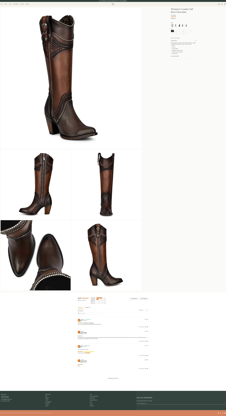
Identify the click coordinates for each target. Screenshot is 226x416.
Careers (46, 405)
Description (174, 40)
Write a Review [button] (144, 298)
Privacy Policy (92, 398)
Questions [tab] (87, 307)
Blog (90, 401)
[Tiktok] (220, 413)
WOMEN (47, 398)
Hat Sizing (92, 405)
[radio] (172, 25)
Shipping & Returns (93, 400)
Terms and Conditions (94, 396)
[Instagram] (222, 413)
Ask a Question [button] (134, 298)
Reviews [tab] (79, 307)
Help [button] (91, 394)
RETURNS (47, 403)
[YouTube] (224, 413)
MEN (46, 396)
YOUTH (46, 400)
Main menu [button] (47, 394)
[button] (2, 4)
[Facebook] (218, 413)
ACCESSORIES (48, 401)
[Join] (224, 403)
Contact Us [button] (3, 394)
